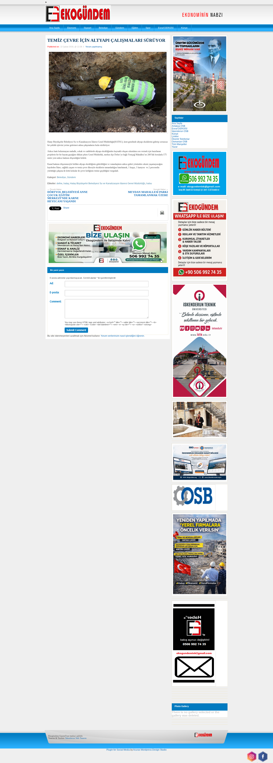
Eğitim (135, 28)
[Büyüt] (223, 405)
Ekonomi (71, 28)
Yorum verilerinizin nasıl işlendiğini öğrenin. (123, 336)
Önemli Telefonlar (181, 139)
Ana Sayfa (54, 28)
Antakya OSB (178, 126)
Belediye (103, 28)
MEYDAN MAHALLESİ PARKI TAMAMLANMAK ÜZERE (148, 192)
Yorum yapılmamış (93, 47)
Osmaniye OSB (179, 141)
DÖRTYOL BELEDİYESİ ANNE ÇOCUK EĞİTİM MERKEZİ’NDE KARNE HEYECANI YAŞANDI (67, 195)
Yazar (175, 147)
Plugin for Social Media (118, 750)
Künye (184, 28)
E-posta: (54, 292)
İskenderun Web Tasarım (76, 738)
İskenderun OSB (180, 131)
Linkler (175, 136)
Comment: (55, 301)
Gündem (119, 28)
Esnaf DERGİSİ (165, 28)
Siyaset (87, 28)
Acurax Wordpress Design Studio (150, 750)
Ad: (51, 283)
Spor (148, 28)
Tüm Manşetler (179, 144)
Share (66, 208)
